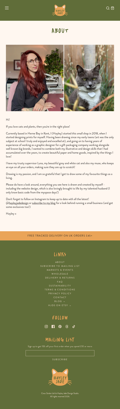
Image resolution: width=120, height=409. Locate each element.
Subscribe (60, 359)
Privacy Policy (59, 293)
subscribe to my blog (43, 203)
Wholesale (60, 273)
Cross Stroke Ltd (47, 393)
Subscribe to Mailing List (60, 266)
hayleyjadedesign (18, 203)
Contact (60, 297)
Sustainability (60, 285)
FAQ (60, 281)
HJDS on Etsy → (60, 305)
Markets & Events (60, 270)
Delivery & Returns (60, 277)
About (60, 262)
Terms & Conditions (60, 289)
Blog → (60, 301)
